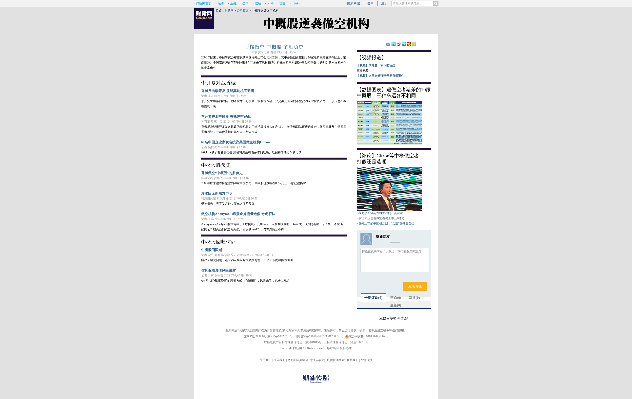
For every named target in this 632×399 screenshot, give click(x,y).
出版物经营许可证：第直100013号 (346, 342)
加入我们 (279, 360)
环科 (270, 3)
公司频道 (243, 10)
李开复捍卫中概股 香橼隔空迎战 (226, 116)
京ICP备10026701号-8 (281, 336)
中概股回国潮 (211, 250)
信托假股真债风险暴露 (218, 270)
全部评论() (373, 298)
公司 (245, 3)
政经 (258, 3)
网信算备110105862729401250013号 (320, 336)
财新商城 (353, 3)
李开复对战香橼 (218, 83)
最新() (395, 305)
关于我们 (266, 360)
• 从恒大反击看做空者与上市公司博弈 (381, 218)
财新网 (229, 10)
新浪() (414, 298)
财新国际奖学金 (297, 360)
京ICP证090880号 (255, 336)
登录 (370, 3)
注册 (384, 3)
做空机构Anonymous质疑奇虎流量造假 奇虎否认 (238, 214)
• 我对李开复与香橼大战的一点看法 (380, 213)
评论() (395, 298)
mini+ (296, 3)
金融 (233, 3)
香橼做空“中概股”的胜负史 (274, 47)
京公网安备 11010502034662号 (368, 336)
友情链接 (366, 360)
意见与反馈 (317, 360)
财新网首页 (204, 3)
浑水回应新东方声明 (216, 193)
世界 (282, 3)
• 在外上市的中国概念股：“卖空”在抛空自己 (385, 223)
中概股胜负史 (216, 165)
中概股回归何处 (218, 242)
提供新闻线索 (336, 360)
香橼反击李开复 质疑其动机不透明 (227, 91)
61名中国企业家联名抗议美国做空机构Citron (235, 142)
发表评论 (415, 286)
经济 (221, 3)
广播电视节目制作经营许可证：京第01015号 (293, 342)
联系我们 (352, 360)
